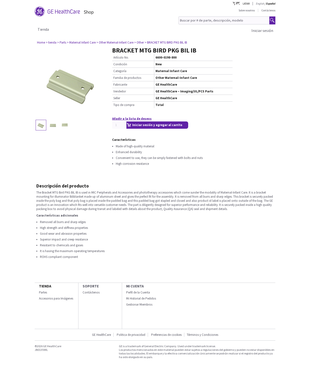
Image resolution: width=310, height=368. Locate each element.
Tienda (43, 29)
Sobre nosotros (247, 10)
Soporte (91, 286)
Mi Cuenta (135, 286)
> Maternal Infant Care (81, 42)
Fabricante (120, 85)
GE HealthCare (101, 335)
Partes (43, 292)
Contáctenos (268, 10)
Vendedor (119, 91)
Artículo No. (121, 57)
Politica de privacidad (131, 335)
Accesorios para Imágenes (56, 298)
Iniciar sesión (262, 30)
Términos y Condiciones (202, 335)
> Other (139, 42)
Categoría (119, 71)
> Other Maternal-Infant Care (114, 42)
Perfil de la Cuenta (138, 292)
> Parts (61, 42)
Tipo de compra (123, 105)
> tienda (51, 42)
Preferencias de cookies (166, 335)
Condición (120, 64)
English (260, 3)
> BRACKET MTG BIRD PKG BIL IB (166, 42)
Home (41, 42)
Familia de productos (127, 78)
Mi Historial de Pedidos (141, 298)
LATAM (246, 3)
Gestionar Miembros (139, 304)
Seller (116, 98)
